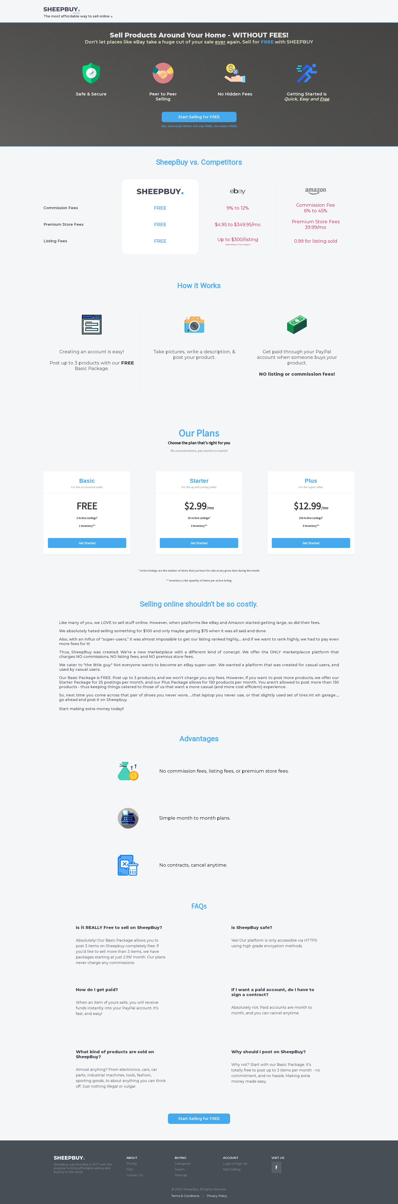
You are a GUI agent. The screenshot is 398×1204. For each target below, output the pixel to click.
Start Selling (231, 1169)
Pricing (131, 1163)
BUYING (180, 1158)
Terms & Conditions (185, 1196)
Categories (183, 1163)
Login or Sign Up (235, 1163)
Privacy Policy (217, 1196)
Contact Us (134, 1175)
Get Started (87, 543)
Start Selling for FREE (199, 117)
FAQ (129, 1169)
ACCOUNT (230, 1158)
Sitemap (181, 1175)
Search (180, 1169)
